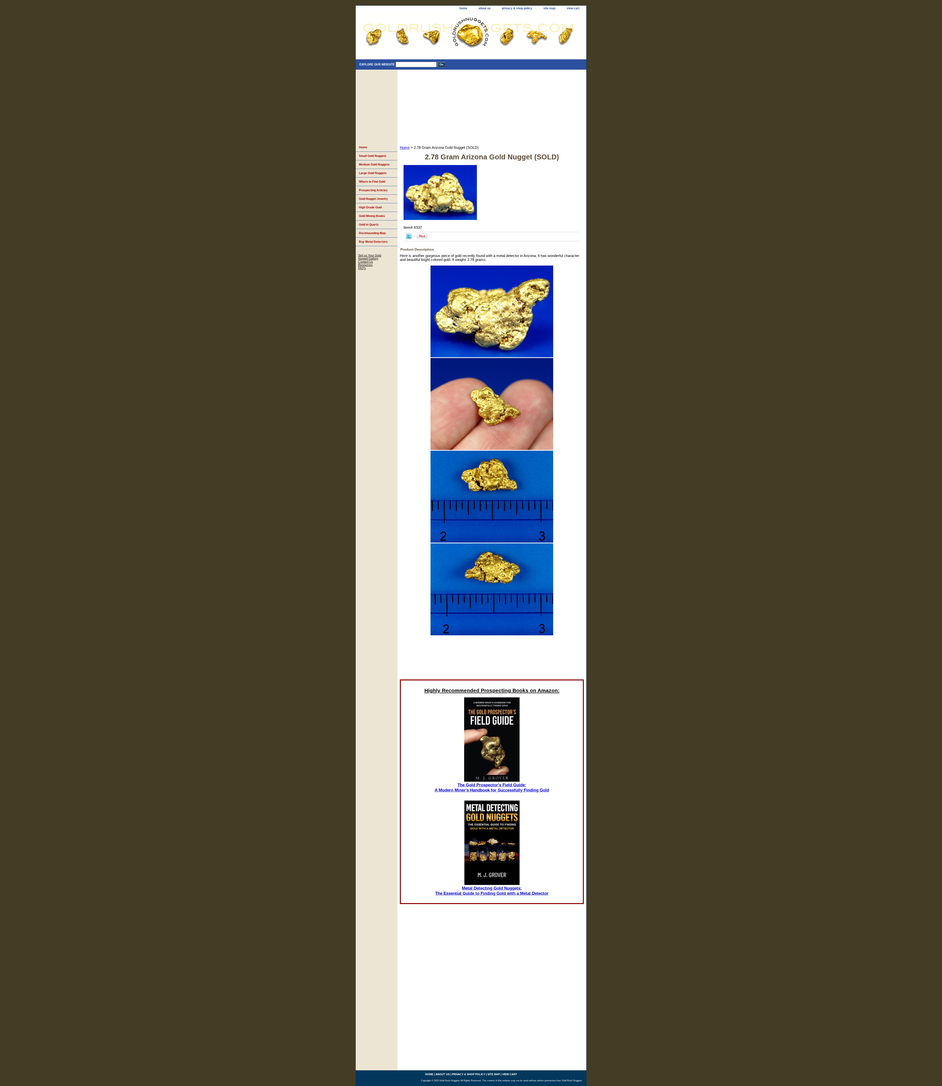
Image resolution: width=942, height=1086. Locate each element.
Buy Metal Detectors (373, 241)
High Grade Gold (370, 207)
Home (405, 148)
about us (485, 8)
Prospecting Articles (373, 190)
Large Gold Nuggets (373, 173)
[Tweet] (409, 238)
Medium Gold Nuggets (374, 164)
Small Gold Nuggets (372, 156)
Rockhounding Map (372, 233)
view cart (573, 8)
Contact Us (365, 261)
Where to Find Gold (372, 181)
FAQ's (362, 268)
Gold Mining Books (372, 216)
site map (549, 8)
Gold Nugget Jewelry (373, 199)
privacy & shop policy (517, 8)
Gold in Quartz (369, 224)
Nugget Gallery (368, 258)
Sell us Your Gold (369, 255)
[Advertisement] (491, 106)
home (463, 8)
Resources (365, 265)
